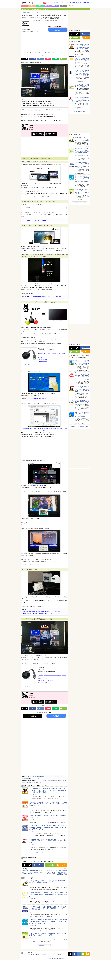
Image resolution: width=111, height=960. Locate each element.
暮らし (32, 5)
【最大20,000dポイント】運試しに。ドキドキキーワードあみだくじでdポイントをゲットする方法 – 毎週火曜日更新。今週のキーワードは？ (48, 894)
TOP (23, 12)
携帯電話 (32, 831)
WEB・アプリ (55, 5)
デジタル (63, 5)
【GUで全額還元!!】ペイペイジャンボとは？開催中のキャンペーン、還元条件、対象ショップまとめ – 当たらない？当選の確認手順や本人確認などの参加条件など (47, 790)
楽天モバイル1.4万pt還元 (84, 2)
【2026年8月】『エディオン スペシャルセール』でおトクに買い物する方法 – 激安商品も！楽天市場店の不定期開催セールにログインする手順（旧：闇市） (47, 908)
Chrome (37, 52)
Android (33, 52)
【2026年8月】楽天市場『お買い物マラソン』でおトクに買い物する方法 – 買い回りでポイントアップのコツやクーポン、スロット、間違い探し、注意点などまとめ (48, 921)
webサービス (40, 12)
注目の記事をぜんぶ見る (79, 111)
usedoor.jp (53, 958)
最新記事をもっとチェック (79, 202)
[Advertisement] (56, 42)
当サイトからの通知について (43, 954)
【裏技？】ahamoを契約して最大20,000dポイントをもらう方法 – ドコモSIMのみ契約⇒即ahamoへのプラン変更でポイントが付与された (47, 841)
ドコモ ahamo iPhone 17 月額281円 (68, 2)
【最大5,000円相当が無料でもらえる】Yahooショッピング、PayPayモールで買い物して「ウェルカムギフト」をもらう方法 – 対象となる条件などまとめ (48, 803)
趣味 (40, 5)
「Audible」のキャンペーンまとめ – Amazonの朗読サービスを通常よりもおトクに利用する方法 (82, 85)
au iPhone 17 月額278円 (52, 2)
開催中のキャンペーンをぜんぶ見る (79, 426)
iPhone (46, 52)
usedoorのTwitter (58, 780)
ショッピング (33, 807)
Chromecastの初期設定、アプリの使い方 (36, 398)
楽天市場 (41, 353)
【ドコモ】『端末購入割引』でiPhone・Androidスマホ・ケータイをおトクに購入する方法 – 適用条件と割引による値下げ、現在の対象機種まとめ (82, 389)
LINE (31, 885)
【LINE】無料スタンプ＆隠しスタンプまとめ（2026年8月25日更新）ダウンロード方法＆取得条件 (82, 139)
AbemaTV (29, 52)
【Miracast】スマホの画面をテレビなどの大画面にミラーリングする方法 (44, 296)
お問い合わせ (33, 954)
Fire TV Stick (27, 207)
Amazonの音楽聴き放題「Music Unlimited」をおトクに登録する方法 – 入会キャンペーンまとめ (82, 401)
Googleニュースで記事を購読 (57, 29)
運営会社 (60, 954)
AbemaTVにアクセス (38, 485)
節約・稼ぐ (47, 5)
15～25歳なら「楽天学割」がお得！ (52, 353)
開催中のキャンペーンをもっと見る (44, 852)
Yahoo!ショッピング (43, 357)
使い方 (26, 12)
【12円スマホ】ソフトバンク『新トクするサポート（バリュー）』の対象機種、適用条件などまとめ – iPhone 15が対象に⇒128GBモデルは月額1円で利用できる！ (47, 827)
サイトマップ (54, 954)
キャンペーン (33, 794)
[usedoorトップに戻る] (27, 2)
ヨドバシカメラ (26, 364)
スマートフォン (51, 52)
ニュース (24, 5)
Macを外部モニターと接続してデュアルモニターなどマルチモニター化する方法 (41, 611)
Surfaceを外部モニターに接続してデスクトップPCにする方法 (37, 613)
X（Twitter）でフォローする (32, 716)
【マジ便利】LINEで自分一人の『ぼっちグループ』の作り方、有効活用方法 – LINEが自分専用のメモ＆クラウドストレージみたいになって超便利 (82, 59)
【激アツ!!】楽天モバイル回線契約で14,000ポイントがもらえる (35, 9)
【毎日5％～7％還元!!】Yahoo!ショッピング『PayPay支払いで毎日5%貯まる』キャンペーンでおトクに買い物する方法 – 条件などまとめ (82, 375)
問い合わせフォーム (46, 780)
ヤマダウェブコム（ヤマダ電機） (46, 359)
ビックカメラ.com (43, 361)
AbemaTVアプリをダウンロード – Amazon (36, 220)
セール (31, 912)
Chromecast (41, 52)
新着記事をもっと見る (44, 945)
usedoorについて (25, 954)
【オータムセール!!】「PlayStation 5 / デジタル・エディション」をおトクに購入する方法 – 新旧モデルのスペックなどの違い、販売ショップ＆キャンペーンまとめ (82, 73)
